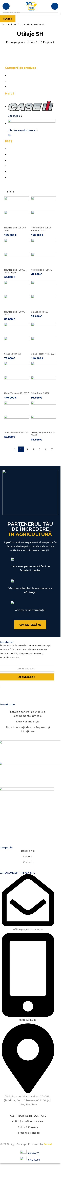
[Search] (55, 6)
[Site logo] (31, 6)
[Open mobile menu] (6, 6)
